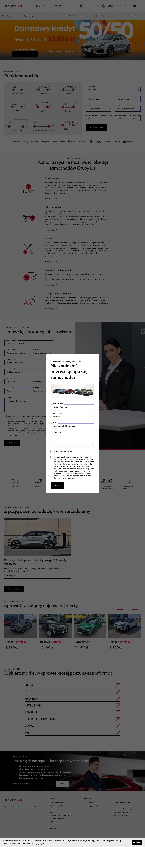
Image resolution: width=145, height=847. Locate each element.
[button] (129, 842)
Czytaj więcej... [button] (39, 844)
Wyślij (57, 485)
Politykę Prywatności (68, 452)
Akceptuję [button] (137, 842)
